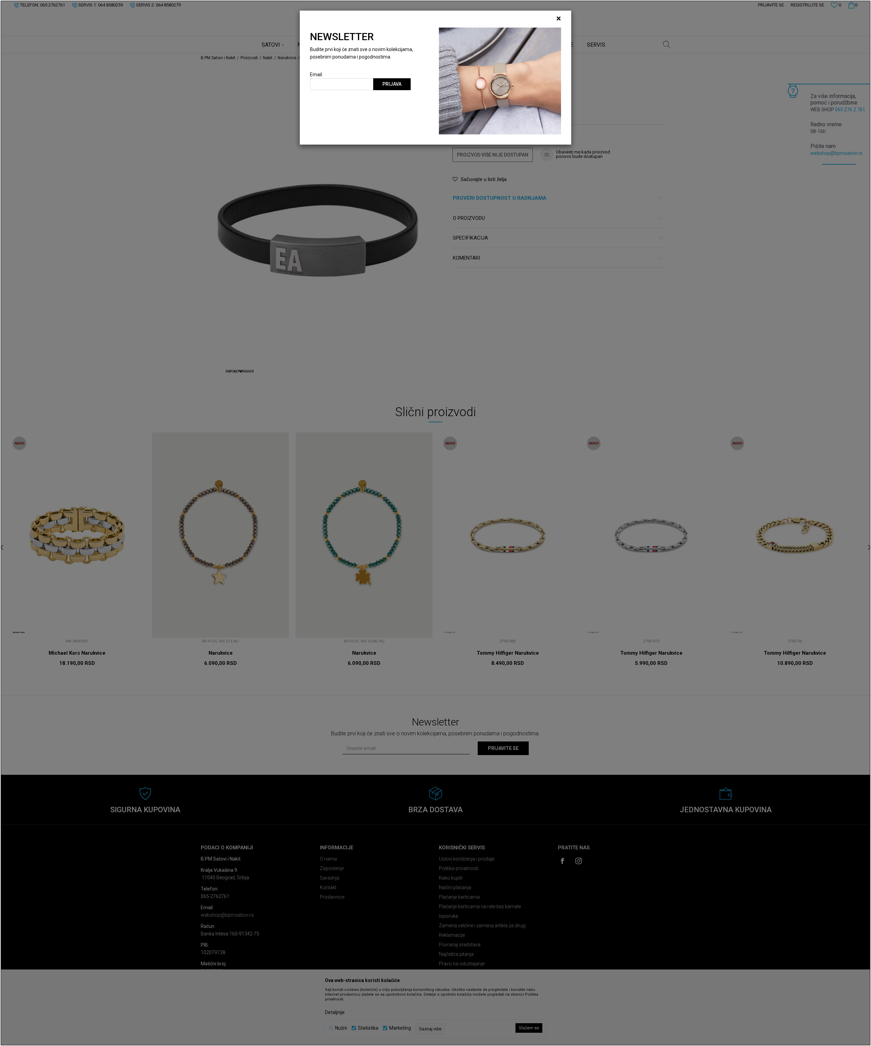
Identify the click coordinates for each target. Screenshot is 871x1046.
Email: (316, 74)
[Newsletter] (500, 80)
